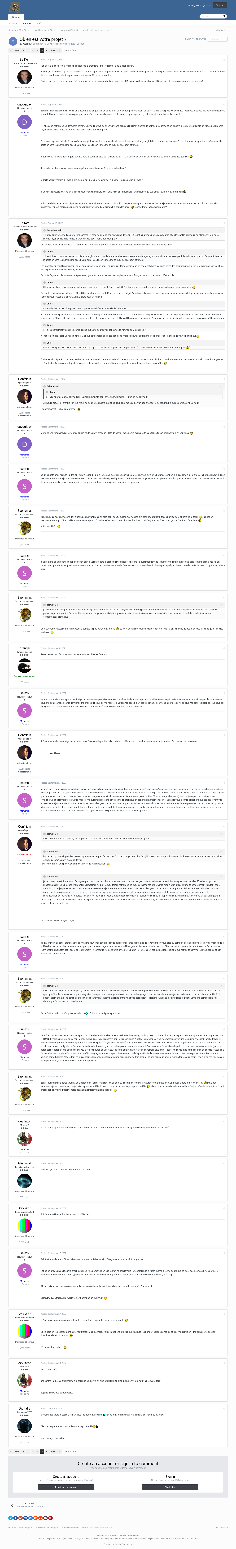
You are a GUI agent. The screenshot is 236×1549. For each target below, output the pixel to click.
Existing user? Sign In (198, 5)
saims (24, 469)
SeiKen (25, 59)
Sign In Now (170, 1487)
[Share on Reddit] (35, 1518)
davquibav (24, 104)
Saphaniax (24, 511)
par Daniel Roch (56, 1538)
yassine (26, 43)
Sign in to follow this (196, 39)
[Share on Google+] (20, 1518)
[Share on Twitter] (10, 1518)
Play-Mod (13, 23)
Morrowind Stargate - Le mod (69, 43)
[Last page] (59, 50)
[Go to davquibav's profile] (24, 122)
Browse (16, 17)
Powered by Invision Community (118, 1544)
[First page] (10, 50)
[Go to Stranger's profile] (24, 665)
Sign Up (219, 5)
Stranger (24, 648)
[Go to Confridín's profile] (24, 396)
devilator (24, 1121)
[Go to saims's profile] (24, 486)
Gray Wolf (24, 1208)
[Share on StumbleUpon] (40, 1518)
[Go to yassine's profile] (13, 41)
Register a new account (65, 1487)
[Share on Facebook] (15, 1518)
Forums (27, 23)
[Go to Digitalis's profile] (24, 1426)
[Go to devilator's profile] (24, 1139)
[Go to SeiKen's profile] (24, 77)
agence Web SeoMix (116, 1538)
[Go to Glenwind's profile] (24, 1181)
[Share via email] (45, 1518)
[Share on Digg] (25, 1518)
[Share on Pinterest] (50, 1518)
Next (53, 50)
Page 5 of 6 (70, 50)
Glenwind (24, 1163)
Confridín (24, 379)
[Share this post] (224, 60)
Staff (39, 23)
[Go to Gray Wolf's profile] (24, 1225)
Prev (17, 50)
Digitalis (24, 1408)
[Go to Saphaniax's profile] (24, 528)
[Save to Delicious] (30, 1518)
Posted (52, 59)
